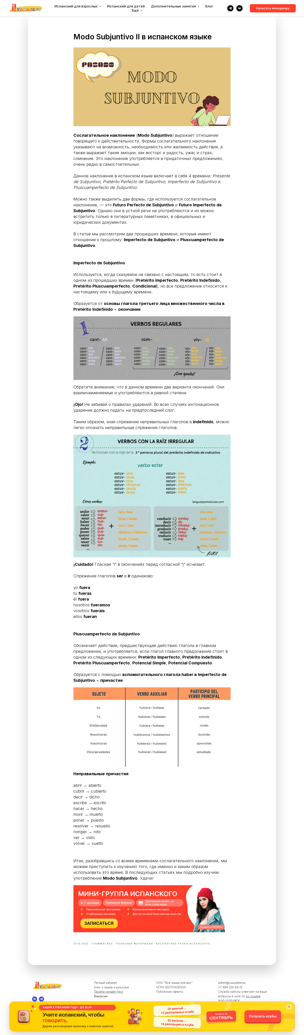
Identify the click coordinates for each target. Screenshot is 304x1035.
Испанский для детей (126, 6)
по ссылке (253, 996)
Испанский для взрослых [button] (76, 6)
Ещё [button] (136, 10)
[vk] (239, 8)
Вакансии (100, 996)
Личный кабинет (105, 982)
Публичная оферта (169, 991)
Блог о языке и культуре (111, 987)
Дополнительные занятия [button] (174, 6)
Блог (209, 6)
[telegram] (230, 8)
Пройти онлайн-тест (108, 991)
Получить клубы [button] (262, 1016)
